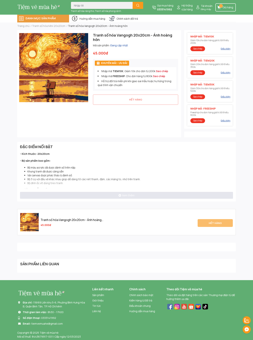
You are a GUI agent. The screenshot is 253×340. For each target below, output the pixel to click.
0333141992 (164, 9)
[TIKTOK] (205, 306)
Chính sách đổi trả (127, 18)
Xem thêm (128, 195)
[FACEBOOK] (170, 306)
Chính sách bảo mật (141, 295)
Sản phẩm (98, 295)
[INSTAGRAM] (177, 306)
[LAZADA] (198, 306)
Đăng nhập (206, 9)
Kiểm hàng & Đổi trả (140, 300)
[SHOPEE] (191, 306)
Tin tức (96, 306)
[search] (138, 5)
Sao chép (162, 71)
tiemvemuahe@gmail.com (47, 323)
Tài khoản (206, 6)
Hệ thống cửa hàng (187, 7)
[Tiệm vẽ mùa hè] (40, 7)
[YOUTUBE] (184, 306)
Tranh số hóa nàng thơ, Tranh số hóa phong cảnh (96, 11)
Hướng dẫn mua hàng (92, 18)
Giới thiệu (98, 300)
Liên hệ (96, 311)
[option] (53, 67)
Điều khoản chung (140, 306)
